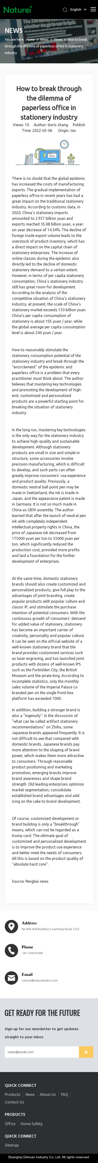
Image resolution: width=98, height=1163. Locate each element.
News (30, 1094)
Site (73, 131)
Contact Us (14, 1102)
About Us (48, 1094)
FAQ (64, 1094)
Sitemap (12, 1145)
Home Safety (31, 1124)
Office (10, 1124)
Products (12, 1094)
